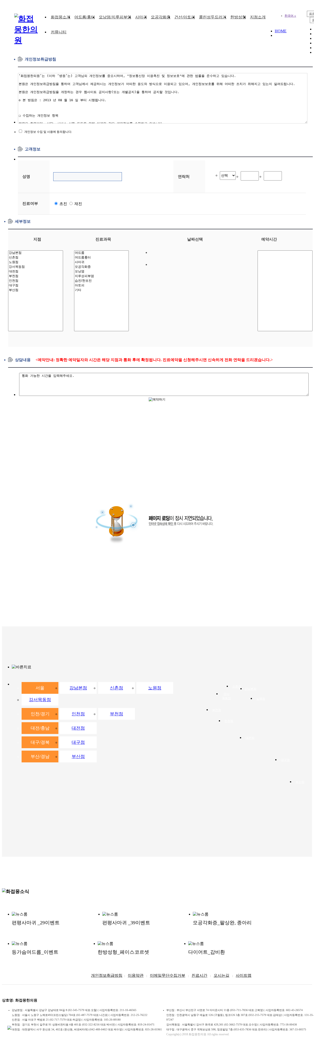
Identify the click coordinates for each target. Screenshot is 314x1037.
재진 (77, 204)
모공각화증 (160, 17)
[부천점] (35, 276)
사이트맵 (243, 975)
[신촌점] (35, 257)
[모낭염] (101, 271)
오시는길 (221, 975)
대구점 (78, 742)
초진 (62, 204)
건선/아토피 (184, 17)
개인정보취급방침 (106, 975)
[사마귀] (101, 262)
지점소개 (258, 17)
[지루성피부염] (101, 276)
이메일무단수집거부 (167, 975)
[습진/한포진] (101, 281)
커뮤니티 (58, 32)
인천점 (78, 713)
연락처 (184, 176)
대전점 (78, 728)
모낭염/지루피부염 (115, 17)
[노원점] (35, 262)
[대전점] (35, 271)
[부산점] (35, 290)
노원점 (154, 687)
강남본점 (78, 687)
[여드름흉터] (101, 257)
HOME (281, 31)
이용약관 (136, 975)
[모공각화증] (101, 267)
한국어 (290, 15)
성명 (26, 176)
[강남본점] (35, 253)
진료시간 (199, 975)
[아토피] (101, 285)
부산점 (78, 756)
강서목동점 (40, 699)
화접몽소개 (60, 17)
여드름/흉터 (84, 17)
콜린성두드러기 (212, 17)
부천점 (116, 713)
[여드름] (101, 253)
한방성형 (238, 17)
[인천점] (35, 281)
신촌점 (116, 687)
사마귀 (141, 17)
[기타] (101, 290)
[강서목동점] (35, 267)
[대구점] (35, 285)
